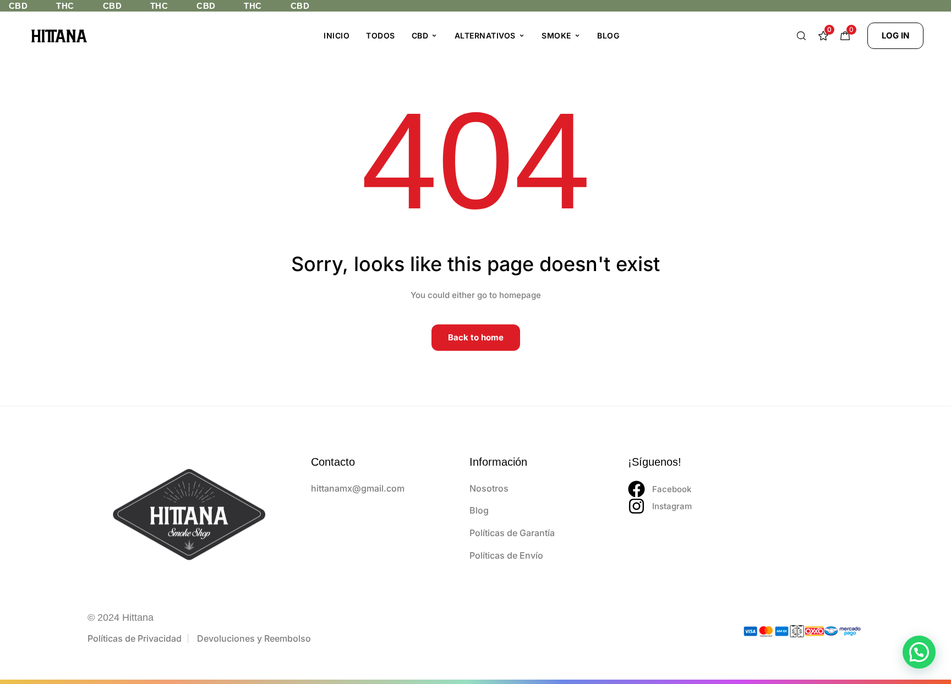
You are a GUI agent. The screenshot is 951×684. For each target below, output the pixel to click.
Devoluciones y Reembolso (254, 638)
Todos (380, 35)
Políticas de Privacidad (135, 638)
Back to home (476, 337)
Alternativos (485, 35)
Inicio (336, 35)
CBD (420, 35)
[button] (895, 36)
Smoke (556, 35)
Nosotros (489, 488)
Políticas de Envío (506, 555)
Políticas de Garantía (512, 532)
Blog (608, 35)
